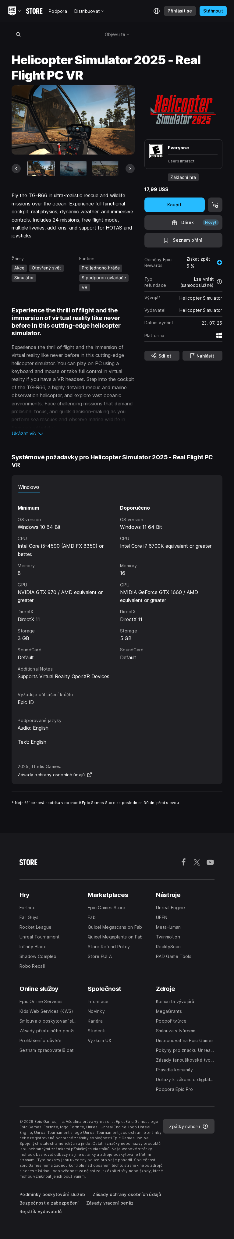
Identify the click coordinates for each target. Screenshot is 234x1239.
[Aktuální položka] (41, 168)
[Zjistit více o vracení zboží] (219, 282)
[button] (73, 433)
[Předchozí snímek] (16, 168)
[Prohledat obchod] (18, 34)
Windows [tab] (29, 487)
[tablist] (117, 487)
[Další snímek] (130, 168)
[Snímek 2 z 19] (73, 168)
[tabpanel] (117, 586)
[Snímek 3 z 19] (105, 168)
